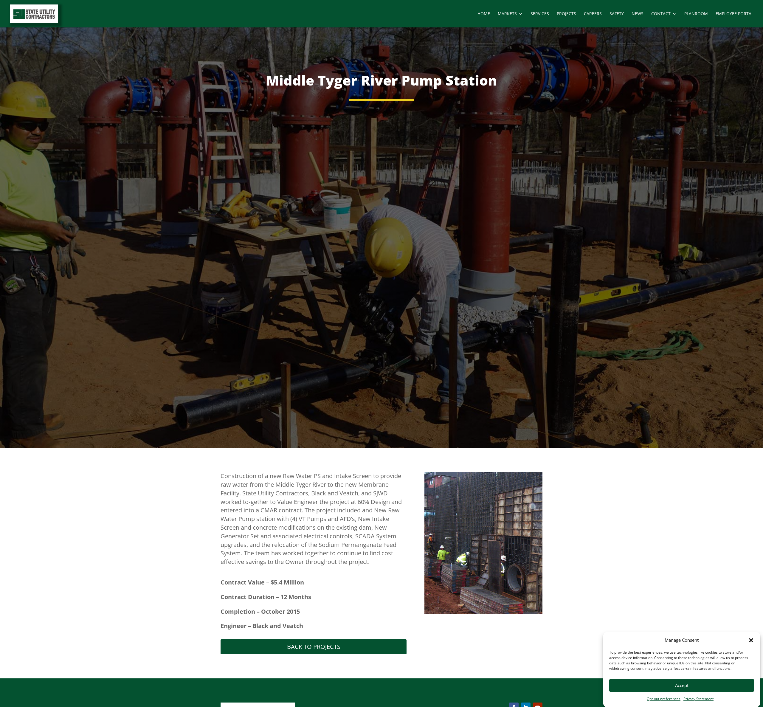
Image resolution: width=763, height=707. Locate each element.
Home (483, 14)
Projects (566, 14)
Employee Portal (734, 14)
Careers (593, 14)
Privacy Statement (698, 698)
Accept (681, 686)
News (637, 14)
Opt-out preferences (663, 698)
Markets (507, 14)
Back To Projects (313, 647)
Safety (617, 14)
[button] (751, 640)
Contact (661, 14)
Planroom (696, 14)
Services (540, 14)
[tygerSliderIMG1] (483, 612)
